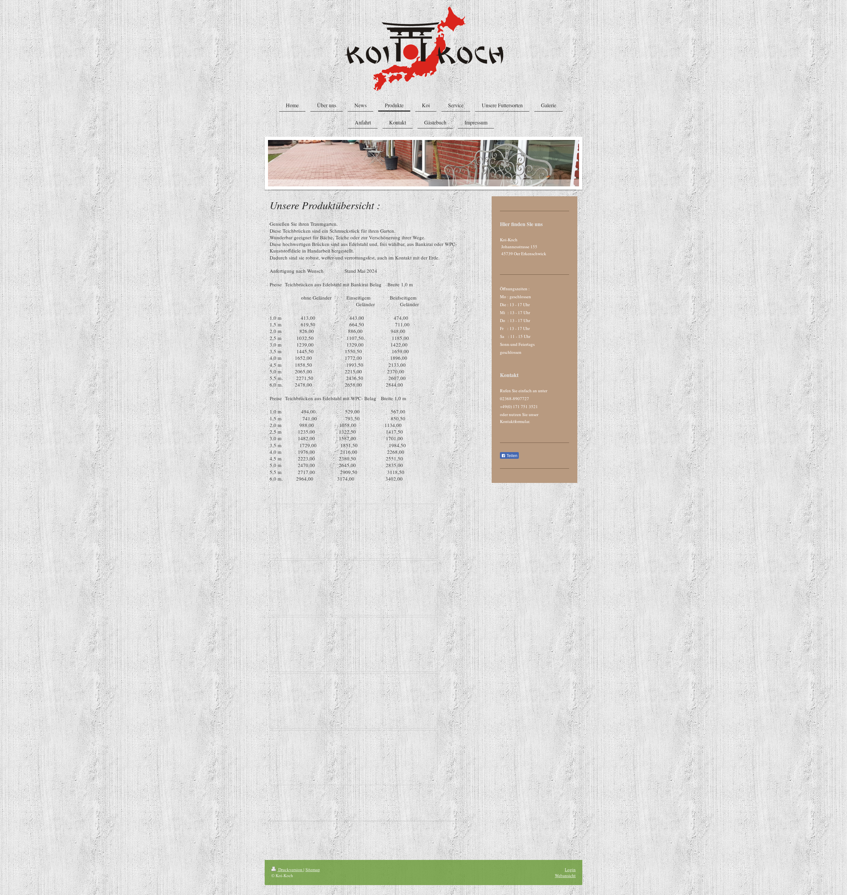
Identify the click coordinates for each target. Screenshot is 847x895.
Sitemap (312, 869)
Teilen (511, 455)
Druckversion (290, 869)
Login (570, 869)
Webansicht (565, 875)
